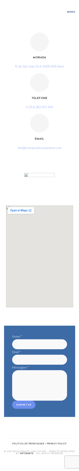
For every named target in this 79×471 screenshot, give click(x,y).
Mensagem (20, 367)
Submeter (24, 404)
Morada (39, 57)
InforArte (27, 454)
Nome (17, 336)
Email (39, 139)
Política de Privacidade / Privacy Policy (39, 444)
